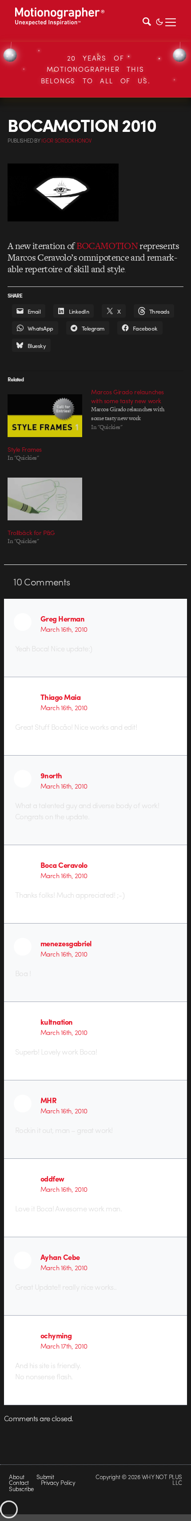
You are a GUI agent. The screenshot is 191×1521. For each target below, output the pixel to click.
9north (51, 775)
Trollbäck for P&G (31, 532)
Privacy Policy (58, 1482)
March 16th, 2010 (64, 629)
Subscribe (21, 1489)
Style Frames (25, 449)
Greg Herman (62, 618)
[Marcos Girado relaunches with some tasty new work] (133, 409)
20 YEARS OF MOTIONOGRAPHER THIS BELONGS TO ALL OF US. (96, 69)
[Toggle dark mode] (159, 21)
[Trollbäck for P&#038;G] (45, 499)
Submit (45, 1477)
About (16, 1477)
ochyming (56, 1335)
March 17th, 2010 (64, 1346)
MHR (48, 1100)
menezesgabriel (66, 943)
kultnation (56, 1021)
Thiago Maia (60, 696)
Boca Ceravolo (63, 864)
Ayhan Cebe (60, 1256)
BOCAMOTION (107, 245)
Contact (18, 1482)
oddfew (52, 1178)
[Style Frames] (45, 415)
